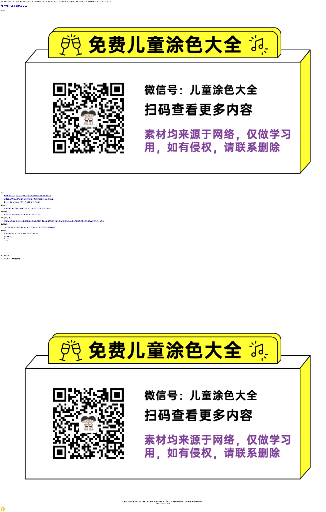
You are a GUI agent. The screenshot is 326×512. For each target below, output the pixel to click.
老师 (11, 214)
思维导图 (25, 233)
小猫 (5, 227)
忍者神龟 (57, 221)
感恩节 (14, 208)
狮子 (37, 227)
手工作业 (37, 202)
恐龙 (20, 227)
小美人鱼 (44, 221)
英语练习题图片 (38, 199)
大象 (34, 227)
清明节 (9, 208)
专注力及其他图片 (48, 199)
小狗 (8, 227)
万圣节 (31, 208)
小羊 (23, 227)
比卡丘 (22, 221)
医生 (39, 214)
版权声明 (9, 236)
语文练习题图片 (18, 199)
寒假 (14, 233)
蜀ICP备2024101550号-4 (163, 503)
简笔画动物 (19, 196)
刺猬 (17, 227)
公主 (36, 214)
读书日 (49, 208)
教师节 (27, 208)
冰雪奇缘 (86, 221)
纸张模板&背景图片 (19, 202)
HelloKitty (96, 221)
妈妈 (17, 214)
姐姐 (30, 214)
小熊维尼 (33, 221)
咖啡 (8, 233)
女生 (5, 214)
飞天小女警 (69, 221)
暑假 (11, 233)
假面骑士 (7, 221)
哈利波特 (63, 221)
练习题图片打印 (9, 199)
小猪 (31, 227)
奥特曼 (18, 221)
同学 (14, 214)
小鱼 (11, 227)
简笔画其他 (47, 196)
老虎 (40, 227)
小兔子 (27, 227)
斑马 (43, 227)
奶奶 (26, 214)
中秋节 (18, 208)
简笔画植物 (26, 196)
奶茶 (5, 233)
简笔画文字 (33, 196)
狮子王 (81, 221)
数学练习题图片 (28, 199)
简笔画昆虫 (40, 196)
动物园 (53, 227)
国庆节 (22, 208)
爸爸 (20, 214)
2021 (5, 208)
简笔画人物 (11, 196)
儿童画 (18, 233)
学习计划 (31, 233)
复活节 (36, 208)
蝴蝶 (49, 227)
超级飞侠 (12, 221)
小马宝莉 (76, 221)
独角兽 (102, 221)
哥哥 (33, 214)
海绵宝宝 (27, 221)
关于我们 (7, 238)
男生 (8, 214)
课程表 (36, 233)
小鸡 (46, 227)
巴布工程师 (51, 221)
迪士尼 (91, 221)
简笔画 (6, 196)
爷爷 (23, 214)
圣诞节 (44, 208)
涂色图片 (10, 202)
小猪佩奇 (38, 221)
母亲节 (40, 208)
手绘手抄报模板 (30, 202)
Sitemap (6, 240)
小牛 (14, 227)
